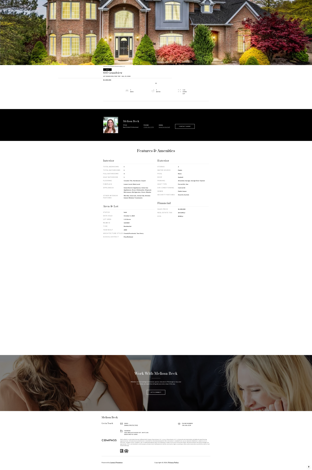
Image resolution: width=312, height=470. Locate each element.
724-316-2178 (186, 425)
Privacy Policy (173, 462)
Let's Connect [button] (156, 392)
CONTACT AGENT (185, 126)
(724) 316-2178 (149, 127)
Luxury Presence (116, 462)
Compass (164, 439)
